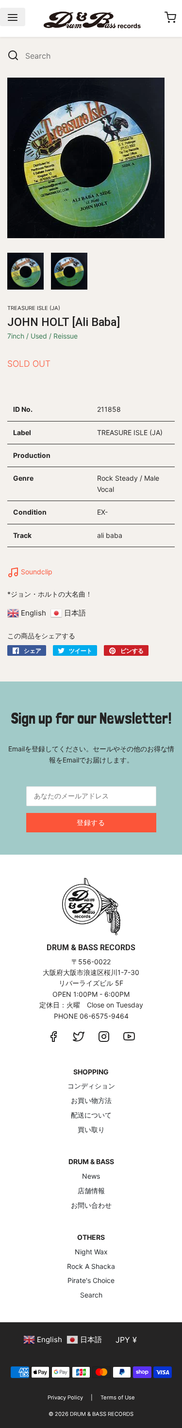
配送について (91, 1115)
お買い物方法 (91, 1100)
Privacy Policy (65, 1397)
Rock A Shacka (91, 1266)
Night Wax (91, 1252)
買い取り (91, 1129)
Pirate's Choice (91, 1280)
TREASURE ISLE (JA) (33, 308)
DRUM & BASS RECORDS (101, 1414)
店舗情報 (91, 1190)
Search (91, 1295)
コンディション (91, 1086)
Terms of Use (117, 1397)
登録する (91, 822)
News (91, 1176)
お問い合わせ (91, 1205)
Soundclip (35, 572)
